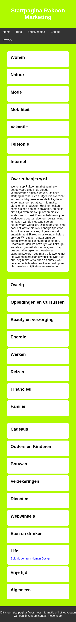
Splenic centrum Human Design (31, 558)
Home (6, 31)
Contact (55, 31)
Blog (19, 31)
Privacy (7, 40)
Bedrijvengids (36, 31)
